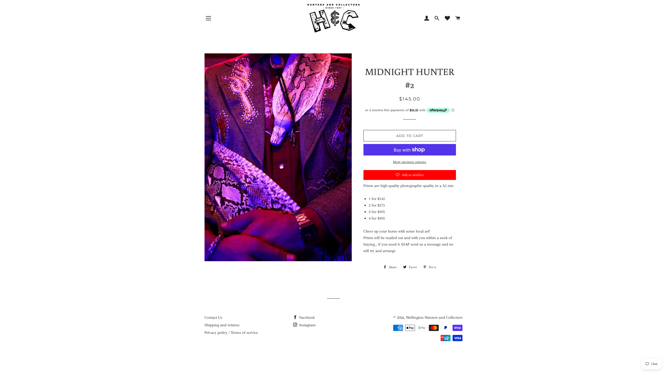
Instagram (307, 325)
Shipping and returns (222, 325)
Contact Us (213, 317)
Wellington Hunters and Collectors (434, 317)
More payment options (409, 162)
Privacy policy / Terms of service (231, 332)
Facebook (306, 317)
